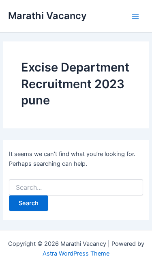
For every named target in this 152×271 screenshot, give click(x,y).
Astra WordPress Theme (76, 253)
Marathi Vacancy (47, 16)
